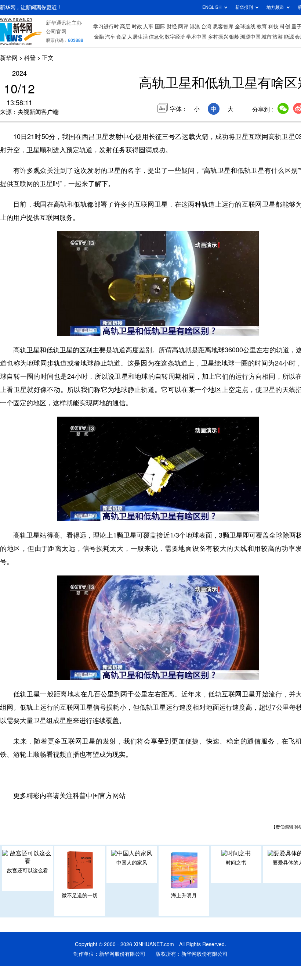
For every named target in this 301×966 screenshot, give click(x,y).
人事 (148, 26)
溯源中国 (250, 36)
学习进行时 (106, 26)
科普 (30, 58)
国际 (160, 26)
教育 (262, 26)
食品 (121, 36)
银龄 (234, 36)
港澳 (195, 26)
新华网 (9, 58)
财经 (172, 26)
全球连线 (245, 26)
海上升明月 (184, 895)
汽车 (110, 36)
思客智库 (223, 26)
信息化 (156, 36)
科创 (285, 26)
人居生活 (137, 36)
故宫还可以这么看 (27, 870)
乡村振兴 (218, 36)
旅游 (277, 36)
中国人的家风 (131, 862)
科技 (273, 26)
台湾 (206, 26)
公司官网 (56, 31)
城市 (266, 36)
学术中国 (196, 36)
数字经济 (175, 36)
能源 (289, 36)
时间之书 (236, 862)
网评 (183, 26)
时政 (137, 26)
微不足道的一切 (80, 895)
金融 (99, 36)
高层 (125, 26)
